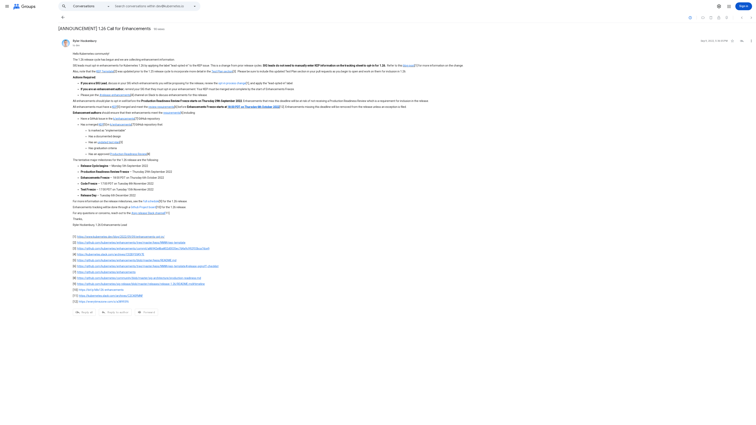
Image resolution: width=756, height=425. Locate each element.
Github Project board (143, 207)
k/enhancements (124, 118)
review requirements (161, 106)
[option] (91, 6)
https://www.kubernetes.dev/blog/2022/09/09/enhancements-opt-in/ (121, 236)
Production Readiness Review (128, 154)
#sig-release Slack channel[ (148, 213)
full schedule (151, 201)
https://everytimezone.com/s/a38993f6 (104, 301)
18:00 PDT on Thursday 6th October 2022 (253, 106)
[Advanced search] (194, 6)
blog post (408, 65)
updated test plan (109, 142)
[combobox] (153, 6)
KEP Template (105, 71)
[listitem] (407, 177)
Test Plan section (222, 71)
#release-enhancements (115, 95)
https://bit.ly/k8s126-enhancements (101, 289)
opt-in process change (232, 83)
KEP (114, 106)
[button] (7, 6)
